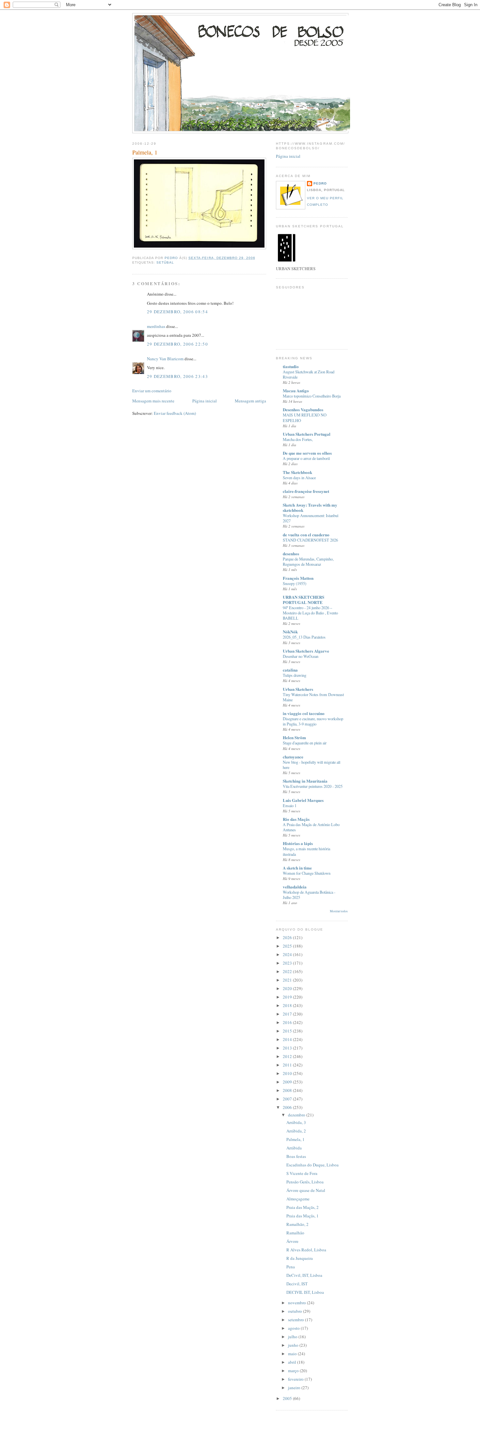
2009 (288, 1082)
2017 (288, 1014)
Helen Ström (294, 737)
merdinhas (156, 326)
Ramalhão (295, 1233)
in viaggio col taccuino (304, 713)
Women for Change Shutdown (306, 873)
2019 (288, 997)
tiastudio (291, 366)
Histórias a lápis (298, 843)
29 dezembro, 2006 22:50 (177, 344)
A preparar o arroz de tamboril (306, 458)
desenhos (291, 553)
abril (292, 1362)
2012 (288, 1056)
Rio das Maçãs (296, 819)
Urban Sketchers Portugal (306, 434)
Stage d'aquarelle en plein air (305, 742)
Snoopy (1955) (294, 583)
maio (293, 1354)
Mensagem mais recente (153, 401)
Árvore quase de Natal (305, 1190)
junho (293, 1345)
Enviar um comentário (151, 391)
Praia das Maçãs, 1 (302, 1216)
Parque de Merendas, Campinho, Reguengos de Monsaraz (308, 561)
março (294, 1371)
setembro (296, 1320)
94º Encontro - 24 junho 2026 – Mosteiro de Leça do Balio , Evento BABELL (310, 613)
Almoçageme (298, 1199)
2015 (288, 1031)
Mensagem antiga (250, 401)
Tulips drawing (294, 675)
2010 (288, 1073)
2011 (288, 1065)
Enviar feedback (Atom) (175, 413)
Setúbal (165, 262)
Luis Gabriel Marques (303, 800)
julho (293, 1337)
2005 (288, 1398)
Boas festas (296, 1156)
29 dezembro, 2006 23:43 (177, 376)
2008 (288, 1090)
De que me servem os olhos (307, 453)
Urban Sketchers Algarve (306, 651)
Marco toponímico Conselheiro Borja (312, 395)
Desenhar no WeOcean (300, 656)
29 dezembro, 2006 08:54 (177, 312)
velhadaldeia (295, 887)
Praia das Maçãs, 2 (302, 1207)
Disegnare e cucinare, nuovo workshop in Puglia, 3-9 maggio (313, 721)
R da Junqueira (299, 1258)
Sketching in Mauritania (305, 781)
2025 (288, 946)
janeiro (294, 1387)
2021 (288, 980)
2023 (288, 963)
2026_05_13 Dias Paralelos (304, 637)
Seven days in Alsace (299, 477)
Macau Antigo (296, 390)
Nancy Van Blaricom (165, 359)
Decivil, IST (297, 1284)
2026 (288, 937)
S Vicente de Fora (301, 1173)
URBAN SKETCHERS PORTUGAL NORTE (303, 599)
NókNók (290, 631)
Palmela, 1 (295, 1139)
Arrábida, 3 (296, 1122)
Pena (290, 1267)
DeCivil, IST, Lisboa (304, 1275)
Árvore (292, 1241)
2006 (288, 1107)
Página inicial (204, 401)
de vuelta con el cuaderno (306, 534)
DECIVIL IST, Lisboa (305, 1292)
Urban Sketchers (298, 689)
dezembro (297, 1115)
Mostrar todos (339, 911)
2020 (288, 988)
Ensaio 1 (289, 805)
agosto (294, 1328)
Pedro (320, 183)
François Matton (298, 578)
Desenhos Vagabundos (303, 409)
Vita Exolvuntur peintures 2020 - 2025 (313, 786)
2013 (288, 1048)
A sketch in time (297, 868)
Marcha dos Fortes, (298, 439)
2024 (288, 954)
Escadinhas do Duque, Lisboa (312, 1165)
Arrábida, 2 (296, 1131)
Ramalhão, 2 (297, 1224)
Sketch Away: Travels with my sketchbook (310, 507)
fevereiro (296, 1379)
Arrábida (294, 1148)
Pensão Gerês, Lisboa (305, 1182)
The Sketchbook (297, 472)
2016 (288, 1022)
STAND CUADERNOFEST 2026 (310, 540)
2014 (288, 1039)
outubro (295, 1311)
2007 (288, 1099)
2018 (288, 1005)
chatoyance (293, 757)
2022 (288, 971)
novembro (297, 1303)
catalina (290, 670)
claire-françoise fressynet (306, 491)
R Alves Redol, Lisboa (306, 1250)
